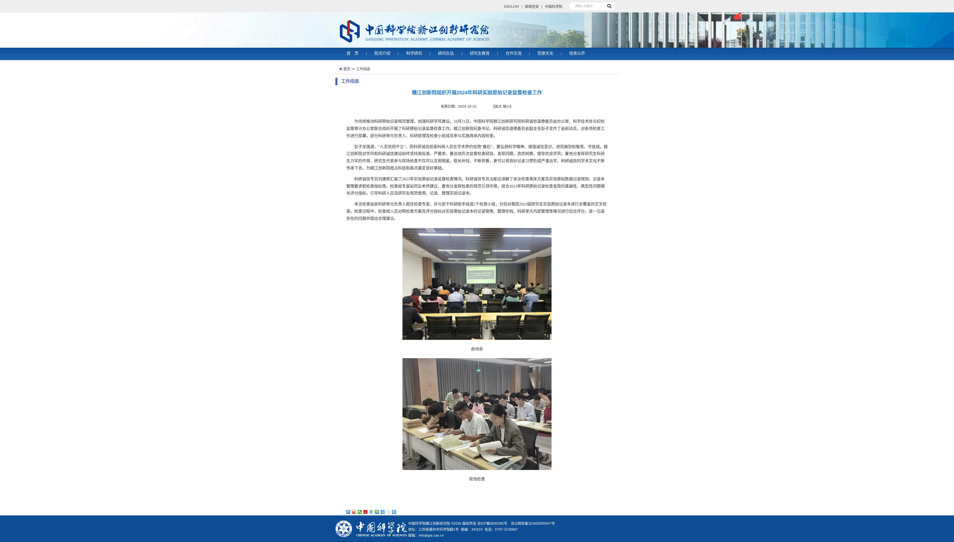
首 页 (352, 53)
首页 (346, 69)
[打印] (394, 512)
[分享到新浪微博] (354, 512)
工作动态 (363, 69)
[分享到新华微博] (371, 512)
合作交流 (513, 53)
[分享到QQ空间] (377, 512)
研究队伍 (446, 53)
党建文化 (545, 53)
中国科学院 (553, 6)
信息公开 (577, 53)
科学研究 (414, 53)
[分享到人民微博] (365, 512)
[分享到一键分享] (383, 512)
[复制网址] (388, 512)
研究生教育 (480, 53)
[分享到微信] (360, 512)
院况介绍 (382, 53)
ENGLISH (511, 6)
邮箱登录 (532, 6)
